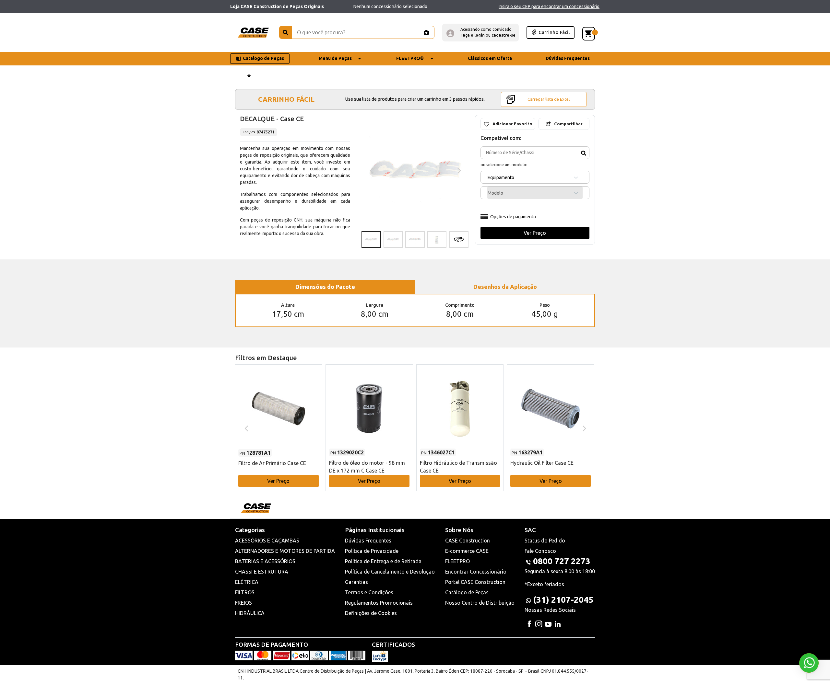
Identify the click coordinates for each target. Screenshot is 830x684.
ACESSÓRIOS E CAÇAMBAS (267, 540)
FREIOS (243, 603)
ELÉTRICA (246, 582)
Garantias (356, 582)
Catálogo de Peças (467, 592)
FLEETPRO (457, 561)
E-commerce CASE (467, 551)
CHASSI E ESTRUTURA (261, 572)
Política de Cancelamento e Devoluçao (390, 572)
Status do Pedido (545, 540)
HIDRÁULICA (250, 613)
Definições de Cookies (371, 613)
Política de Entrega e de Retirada (383, 561)
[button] (480, 32)
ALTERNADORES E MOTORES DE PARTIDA (285, 551)
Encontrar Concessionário (475, 572)
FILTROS (245, 592)
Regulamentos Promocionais (379, 603)
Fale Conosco (540, 551)
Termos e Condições (369, 592)
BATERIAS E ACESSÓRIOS (265, 561)
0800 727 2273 (561, 561)
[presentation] (370, 170)
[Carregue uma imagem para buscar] (426, 32)
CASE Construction (467, 540)
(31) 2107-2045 (563, 599)
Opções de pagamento (513, 216)
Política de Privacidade (371, 551)
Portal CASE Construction (475, 582)
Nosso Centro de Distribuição (480, 603)
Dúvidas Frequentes (368, 540)
